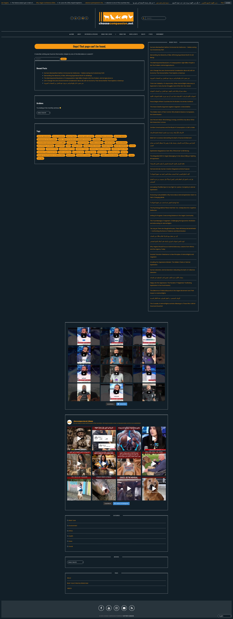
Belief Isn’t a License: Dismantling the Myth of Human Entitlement (171, 138)
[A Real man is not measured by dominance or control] (154, 463)
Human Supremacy (121, 146)
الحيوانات (131, 155)
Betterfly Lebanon (128, 616)
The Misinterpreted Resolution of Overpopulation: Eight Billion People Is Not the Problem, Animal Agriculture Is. (78, 78)
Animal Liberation (58, 136)
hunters (132, 146)
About (79, 34)
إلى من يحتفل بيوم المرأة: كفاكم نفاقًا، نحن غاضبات (164, 236)
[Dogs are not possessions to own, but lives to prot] (154, 488)
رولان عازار (40, 158)
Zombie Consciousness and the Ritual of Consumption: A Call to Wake (172, 127)
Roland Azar (102, 152)
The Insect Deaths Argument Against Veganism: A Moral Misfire (170, 107)
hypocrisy (41, 149)
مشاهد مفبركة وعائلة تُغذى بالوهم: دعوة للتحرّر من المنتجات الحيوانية (168, 91)
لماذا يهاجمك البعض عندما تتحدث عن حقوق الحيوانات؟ (164, 203)
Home (72, 34)
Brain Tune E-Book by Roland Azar (77, 583)
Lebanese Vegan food (67, 149)
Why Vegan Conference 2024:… (25, 3)
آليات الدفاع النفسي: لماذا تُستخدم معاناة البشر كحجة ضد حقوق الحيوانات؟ (169, 174)
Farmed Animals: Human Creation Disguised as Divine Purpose (169, 169)
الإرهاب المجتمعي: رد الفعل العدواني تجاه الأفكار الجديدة (165, 298)
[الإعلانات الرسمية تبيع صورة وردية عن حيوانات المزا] (79, 463)
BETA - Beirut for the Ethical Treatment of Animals (75, 139)
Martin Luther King (64, 152)
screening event (114, 152)
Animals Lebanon (120, 136)
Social (71, 546)
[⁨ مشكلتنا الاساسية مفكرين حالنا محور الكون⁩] (154, 438)
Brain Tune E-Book (106, 34)
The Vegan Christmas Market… (209, 3)
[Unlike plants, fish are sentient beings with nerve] (104, 488)
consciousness (83, 142)
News (70, 541)
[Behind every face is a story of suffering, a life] (129, 488)
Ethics (151, 34)
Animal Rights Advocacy (104, 136)
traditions (96, 155)
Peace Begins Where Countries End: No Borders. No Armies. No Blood (171, 101)
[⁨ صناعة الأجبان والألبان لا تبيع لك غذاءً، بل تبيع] (129, 463)
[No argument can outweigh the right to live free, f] (79, 488)
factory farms (77, 146)
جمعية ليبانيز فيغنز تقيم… (141, 3)
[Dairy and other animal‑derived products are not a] (104, 463)
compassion (71, 142)
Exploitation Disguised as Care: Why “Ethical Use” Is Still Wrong (169, 151)
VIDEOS (69, 588)
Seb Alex (124, 152)
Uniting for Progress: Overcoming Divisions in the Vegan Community (171, 215)
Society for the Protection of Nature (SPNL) (51, 155)
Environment (160, 34)
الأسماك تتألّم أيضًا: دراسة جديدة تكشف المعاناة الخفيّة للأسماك (167, 133)
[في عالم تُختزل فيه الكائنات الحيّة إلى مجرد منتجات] (129, 438)
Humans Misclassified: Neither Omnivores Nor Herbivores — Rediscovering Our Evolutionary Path (74, 73)
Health (71, 536)
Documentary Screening (45, 146)
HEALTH (143, 34)
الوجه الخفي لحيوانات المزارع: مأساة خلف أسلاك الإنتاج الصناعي (167, 241)
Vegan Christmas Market (109, 155)
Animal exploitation (44, 136)
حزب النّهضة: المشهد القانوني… (188, 3)
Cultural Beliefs (121, 142)
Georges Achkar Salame (92, 146)
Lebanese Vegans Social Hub (47, 152)
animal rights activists (86, 136)
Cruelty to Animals (97, 142)
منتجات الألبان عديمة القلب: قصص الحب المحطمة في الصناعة (166, 278)
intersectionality (52, 149)
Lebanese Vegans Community (100, 149)
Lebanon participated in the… (74, 3)
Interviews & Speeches (91, 34)
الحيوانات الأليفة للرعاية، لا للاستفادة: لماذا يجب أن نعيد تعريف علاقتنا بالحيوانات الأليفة (173, 96)
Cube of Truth (109, 142)
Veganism (123, 155)
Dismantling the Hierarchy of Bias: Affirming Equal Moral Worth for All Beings (68, 75)
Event (68, 146)
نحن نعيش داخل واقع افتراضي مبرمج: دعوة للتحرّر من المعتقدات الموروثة (64, 83)
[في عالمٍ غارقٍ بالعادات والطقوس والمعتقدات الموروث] (104, 438)
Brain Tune (123, 34)
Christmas (96, 139)
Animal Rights (71, 136)
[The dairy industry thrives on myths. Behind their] (79, 438)
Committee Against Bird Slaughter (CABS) (51, 142)
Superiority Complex (83, 155)
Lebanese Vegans (82, 149)
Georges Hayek (107, 146)
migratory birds (78, 152)
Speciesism (70, 155)
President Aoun (90, 152)
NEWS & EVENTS (133, 34)
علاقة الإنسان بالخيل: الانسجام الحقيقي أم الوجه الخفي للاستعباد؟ (167, 164)
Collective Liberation (109, 139)
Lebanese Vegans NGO (119, 149)
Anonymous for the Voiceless (47, 139)
